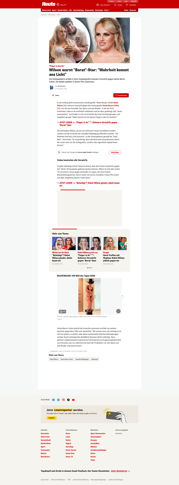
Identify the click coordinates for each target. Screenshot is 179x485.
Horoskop (69, 447)
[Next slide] (127, 244)
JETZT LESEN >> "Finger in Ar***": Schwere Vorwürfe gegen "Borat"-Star (88, 124)
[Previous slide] (52, 244)
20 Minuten (61, 86)
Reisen (93, 457)
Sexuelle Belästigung (82, 359)
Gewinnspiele (96, 437)
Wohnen (94, 447)
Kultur (68, 440)
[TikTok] (68, 400)
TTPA (69, 480)
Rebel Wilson (54, 359)
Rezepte (94, 440)
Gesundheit (95, 443)
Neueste (133, 10)
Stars (58, 14)
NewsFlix (118, 434)
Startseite (43, 14)
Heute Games (71, 450)
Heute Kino (70, 453)
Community (89, 10)
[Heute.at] (48, 4)
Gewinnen (99, 10)
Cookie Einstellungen (115, 480)
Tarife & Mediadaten (58, 480)
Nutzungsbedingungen (98, 480)
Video (126, 10)
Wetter (44, 453)
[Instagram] (63, 400)
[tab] (87, 267)
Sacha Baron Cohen (67, 359)
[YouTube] (73, 400)
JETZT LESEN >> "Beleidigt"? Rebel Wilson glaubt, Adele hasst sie (89, 184)
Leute (68, 437)
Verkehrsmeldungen (98, 450)
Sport (54, 10)
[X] (58, 400)
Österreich (46, 10)
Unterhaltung (78, 10)
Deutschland (46, 440)
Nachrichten (46, 443)
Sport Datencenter (98, 434)
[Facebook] (53, 400)
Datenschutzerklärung (81, 480)
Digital (68, 443)
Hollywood (94, 359)
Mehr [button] (106, 10)
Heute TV (69, 457)
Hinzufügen (115, 152)
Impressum (45, 480)
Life (70, 10)
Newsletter (45, 457)
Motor (93, 453)
